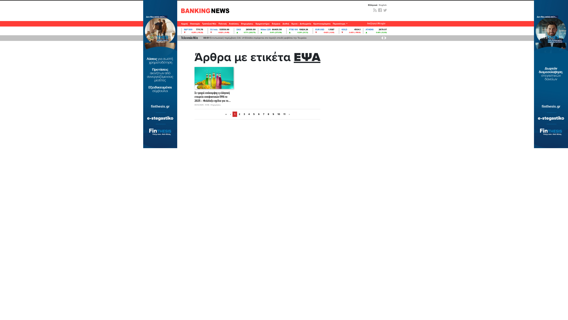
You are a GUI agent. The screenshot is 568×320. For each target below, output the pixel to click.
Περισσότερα (339, 24)
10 (278, 114)
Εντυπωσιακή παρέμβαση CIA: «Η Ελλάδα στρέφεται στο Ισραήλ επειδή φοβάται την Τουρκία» (255, 37)
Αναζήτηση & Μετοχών (376, 23)
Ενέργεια (276, 24)
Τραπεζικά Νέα (209, 24)
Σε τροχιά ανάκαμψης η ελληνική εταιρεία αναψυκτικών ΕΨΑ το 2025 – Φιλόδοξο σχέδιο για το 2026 (212, 97)
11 (284, 114)
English (383, 5)
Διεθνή (286, 24)
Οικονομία (195, 24)
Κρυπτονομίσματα (321, 24)
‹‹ (226, 114)
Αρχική (184, 24)
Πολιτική (222, 24)
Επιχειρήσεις (247, 24)
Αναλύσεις (234, 24)
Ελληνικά (372, 5)
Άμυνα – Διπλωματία (301, 24)
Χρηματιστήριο (262, 24)
